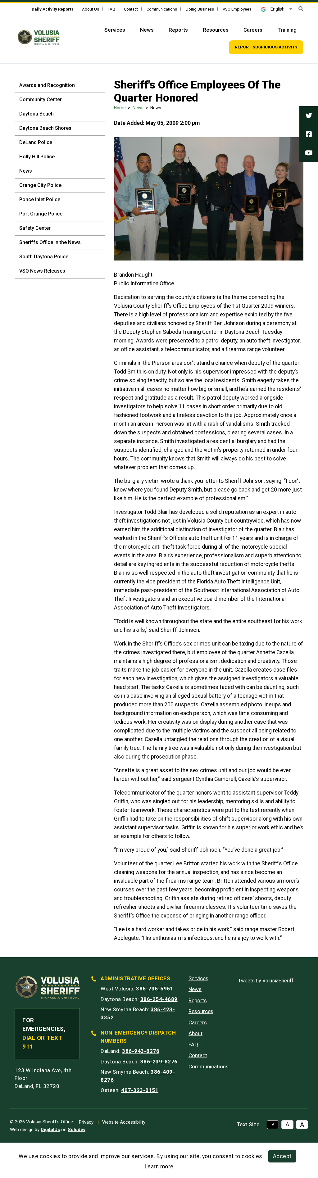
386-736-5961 (154, 988)
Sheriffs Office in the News (50, 242)
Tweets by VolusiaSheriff (265, 981)
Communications (162, 9)
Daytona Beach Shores (45, 128)
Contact (131, 9)
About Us (90, 9)
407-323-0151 (139, 1090)
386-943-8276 (140, 1051)
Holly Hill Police (37, 157)
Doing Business (200, 9)
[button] (300, 9)
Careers (252, 30)
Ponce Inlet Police (39, 199)
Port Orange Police (40, 214)
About (195, 1033)
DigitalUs (50, 1129)
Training (287, 30)
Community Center (40, 99)
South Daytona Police (43, 257)
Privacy (86, 1122)
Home (120, 107)
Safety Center (35, 228)
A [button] (273, 1124)
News (147, 30)
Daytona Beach (36, 114)
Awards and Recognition (47, 85)
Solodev (76, 1129)
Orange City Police (40, 185)
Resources (216, 30)
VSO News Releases (42, 271)
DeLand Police (35, 142)
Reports (178, 30)
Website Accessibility (123, 1122)
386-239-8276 (159, 1061)
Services (114, 30)
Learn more (159, 1166)
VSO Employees (237, 9)
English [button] (277, 9)
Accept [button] (282, 1156)
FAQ (111, 9)
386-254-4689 (159, 999)
